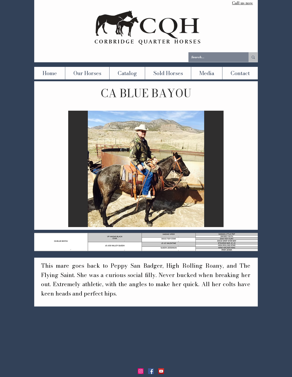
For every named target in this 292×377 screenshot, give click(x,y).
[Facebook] (151, 371)
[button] (146, 169)
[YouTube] (161, 371)
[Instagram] (140, 371)
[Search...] (253, 57)
